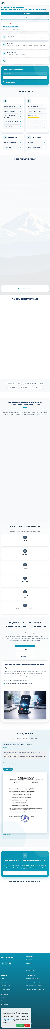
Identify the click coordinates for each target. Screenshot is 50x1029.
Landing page (29, 963)
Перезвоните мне (25, 77)
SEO (19, 383)
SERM (41, 383)
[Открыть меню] (47, 2)
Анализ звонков (25, 645)
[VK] (2, 963)
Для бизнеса (29, 967)
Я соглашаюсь (20, 1025)
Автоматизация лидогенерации (33, 982)
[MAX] (10, 963)
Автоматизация (25, 652)
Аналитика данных (25, 656)
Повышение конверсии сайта (32, 978)
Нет (27, 1025)
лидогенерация (13, 387)
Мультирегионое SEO (6, 989)
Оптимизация (4, 1000)
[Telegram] (6, 963)
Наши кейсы (25, 17)
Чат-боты (25, 649)
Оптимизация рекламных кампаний (34, 985)
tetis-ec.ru (5, 747)
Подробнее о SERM (24, 873)
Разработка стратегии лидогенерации (35, 989)
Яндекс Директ (4, 982)
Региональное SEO (5, 985)
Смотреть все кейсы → (25, 288)
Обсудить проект (25, 13)
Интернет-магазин (30, 970)
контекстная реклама (30, 383)
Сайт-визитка (29, 959)
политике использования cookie (10, 1019)
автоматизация (25, 387)
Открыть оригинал (7, 834)
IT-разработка (10, 383)
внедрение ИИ (37, 387)
